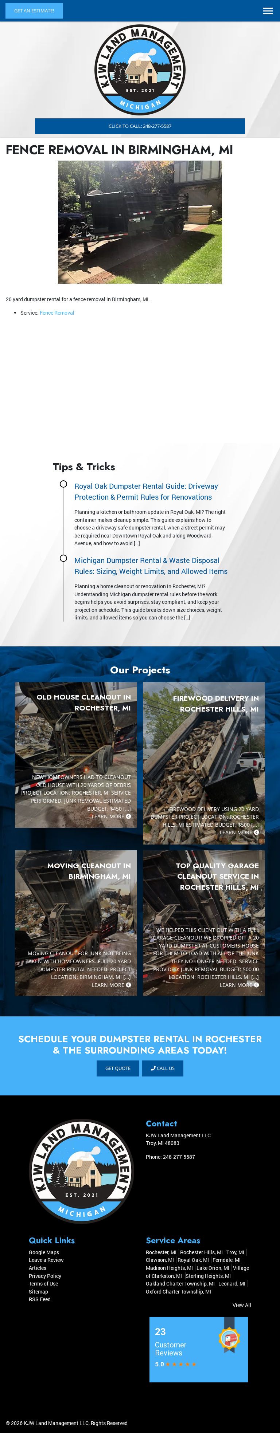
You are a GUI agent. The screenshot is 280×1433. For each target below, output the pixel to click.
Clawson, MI (160, 1259)
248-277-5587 (179, 1156)
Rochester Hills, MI (201, 1252)
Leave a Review (46, 1259)
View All (242, 1305)
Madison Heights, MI (169, 1267)
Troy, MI (235, 1252)
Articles (37, 1267)
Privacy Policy (45, 1275)
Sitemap (38, 1291)
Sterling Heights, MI (208, 1275)
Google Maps (44, 1252)
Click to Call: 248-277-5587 (140, 126)
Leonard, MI (231, 1283)
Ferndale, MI (227, 1259)
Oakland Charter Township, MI (180, 1283)
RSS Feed (40, 1299)
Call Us (165, 1068)
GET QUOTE (118, 1068)
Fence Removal (57, 312)
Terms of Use (43, 1283)
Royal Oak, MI (193, 1259)
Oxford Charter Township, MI (178, 1291)
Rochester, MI (161, 1252)
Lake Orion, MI (213, 1267)
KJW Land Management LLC (56, 1423)
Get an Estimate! (34, 10)
